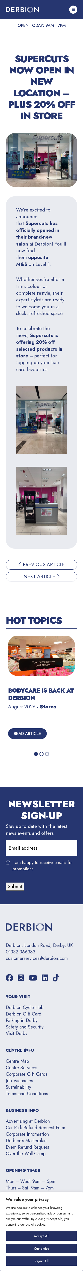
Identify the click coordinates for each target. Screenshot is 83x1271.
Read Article (27, 734)
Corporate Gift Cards (26, 1074)
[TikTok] (56, 978)
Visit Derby (16, 1033)
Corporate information (27, 1134)
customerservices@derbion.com (37, 958)
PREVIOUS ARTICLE (43, 564)
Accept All (41, 1236)
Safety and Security (25, 1027)
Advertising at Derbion (28, 1121)
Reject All (42, 1261)
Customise (41, 1248)
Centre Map (17, 1061)
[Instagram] (21, 978)
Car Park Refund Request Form (35, 1127)
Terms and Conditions (27, 1093)
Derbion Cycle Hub (25, 1007)
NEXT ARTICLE (40, 576)
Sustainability (18, 1087)
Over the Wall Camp (26, 1153)
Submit (15, 886)
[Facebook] (9, 978)
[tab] (36, 754)
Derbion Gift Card (23, 1014)
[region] (41, 1231)
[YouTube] (33, 978)
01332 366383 (20, 952)
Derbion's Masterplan (26, 1140)
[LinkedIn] (45, 978)
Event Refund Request (27, 1147)
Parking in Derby (22, 1020)
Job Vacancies (19, 1080)
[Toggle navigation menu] (73, 10)
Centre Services (21, 1067)
